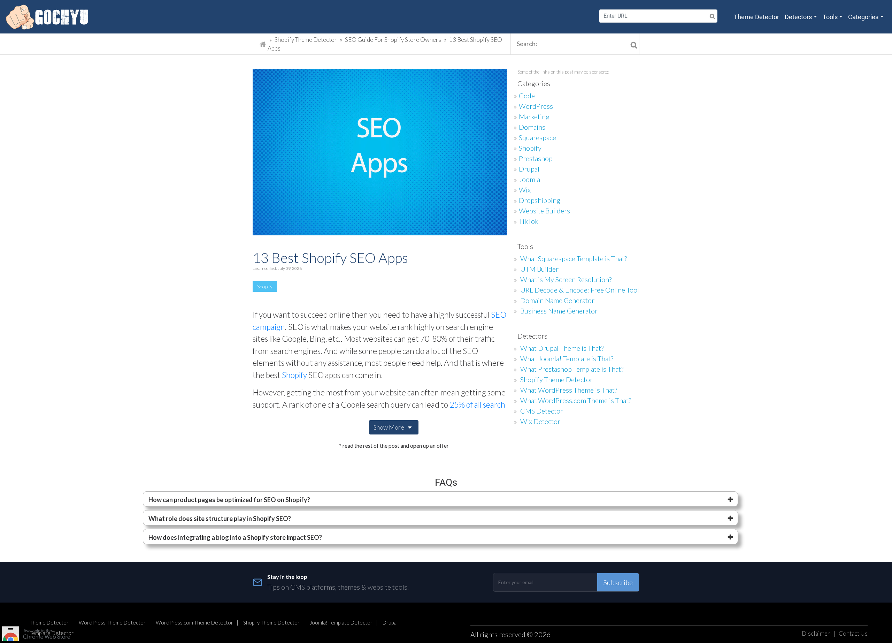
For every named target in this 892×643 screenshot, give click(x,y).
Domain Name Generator (557, 300)
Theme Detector (756, 17)
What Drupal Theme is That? (561, 348)
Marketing (534, 116)
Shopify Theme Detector (306, 39)
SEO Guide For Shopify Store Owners (393, 39)
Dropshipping (539, 200)
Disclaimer (816, 633)
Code (527, 95)
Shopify (264, 286)
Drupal (529, 169)
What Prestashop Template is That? (571, 369)
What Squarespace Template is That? (573, 258)
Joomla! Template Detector (341, 622)
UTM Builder (539, 269)
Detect (701, 16)
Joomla (529, 179)
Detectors (798, 17)
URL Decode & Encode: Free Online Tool (579, 290)
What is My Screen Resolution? (566, 279)
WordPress (536, 106)
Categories (863, 17)
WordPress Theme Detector (112, 622)
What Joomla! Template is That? (566, 358)
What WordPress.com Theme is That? (575, 400)
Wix (525, 190)
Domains (532, 127)
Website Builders (544, 210)
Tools (830, 17)
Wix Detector (540, 421)
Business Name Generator (559, 311)
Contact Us (853, 633)
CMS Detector (541, 411)
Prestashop (536, 158)
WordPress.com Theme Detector (194, 622)
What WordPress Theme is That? (568, 390)
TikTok (528, 221)
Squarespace (537, 137)
